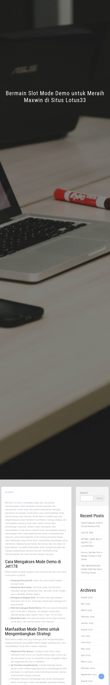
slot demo (18, 503)
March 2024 (86, 662)
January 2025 (87, 623)
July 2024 (85, 636)
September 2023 (89, 674)
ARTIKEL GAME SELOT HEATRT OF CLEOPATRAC (91, 542)
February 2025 (87, 617)
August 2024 (87, 629)
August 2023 (87, 681)
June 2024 (86, 642)
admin (11, 492)
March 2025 (86, 610)
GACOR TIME (87, 533)
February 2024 (88, 668)
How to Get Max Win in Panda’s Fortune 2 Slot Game (91, 555)
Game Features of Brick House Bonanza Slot (92, 524)
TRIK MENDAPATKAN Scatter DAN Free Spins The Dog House (91, 569)
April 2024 (86, 655)
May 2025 (85, 604)
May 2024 (85, 649)
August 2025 (87, 597)
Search (84, 493)
